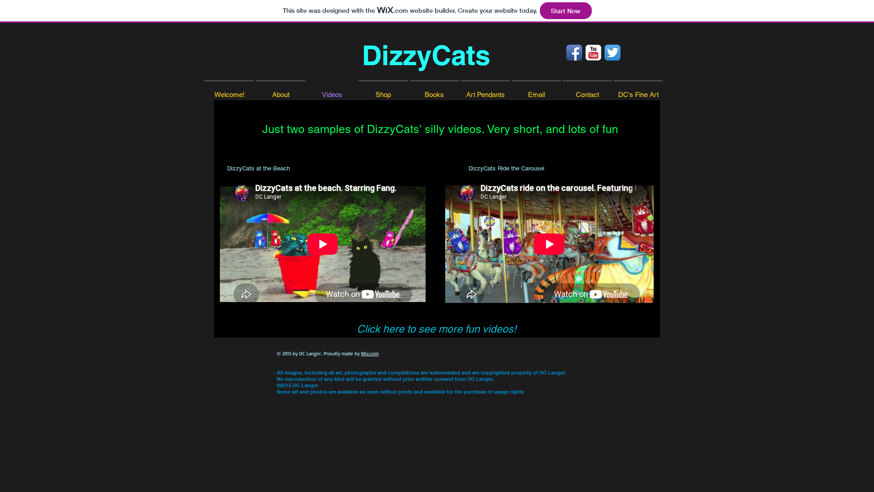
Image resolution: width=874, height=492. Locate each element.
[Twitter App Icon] (612, 53)
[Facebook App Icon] (574, 53)
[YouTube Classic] (593, 53)
